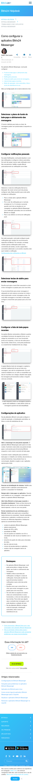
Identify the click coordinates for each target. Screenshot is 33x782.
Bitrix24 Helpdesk (7, 19)
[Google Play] (22, 748)
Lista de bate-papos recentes (12, 81)
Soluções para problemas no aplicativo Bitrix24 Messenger (14, 685)
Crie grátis (23, 668)
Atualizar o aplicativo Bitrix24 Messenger (14, 697)
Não (20, 647)
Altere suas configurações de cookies (17, 774)
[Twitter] (10, 756)
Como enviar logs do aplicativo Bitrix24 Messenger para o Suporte (14, 693)
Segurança (22, 765)
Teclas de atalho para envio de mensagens (16, 79)
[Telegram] (13, 756)
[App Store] (9, 748)
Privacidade (11, 765)
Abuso (28, 765)
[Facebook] (6, 756)
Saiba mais (13, 770)
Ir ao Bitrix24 (16, 664)
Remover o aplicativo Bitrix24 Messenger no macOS (15, 702)
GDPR (17, 765)
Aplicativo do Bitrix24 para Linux (11, 689)
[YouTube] (17, 756)
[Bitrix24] (6, 3)
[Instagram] (21, 756)
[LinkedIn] (24, 756)
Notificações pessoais (10, 77)
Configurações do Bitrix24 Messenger (13, 681)
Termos (5, 765)
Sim (12, 647)
